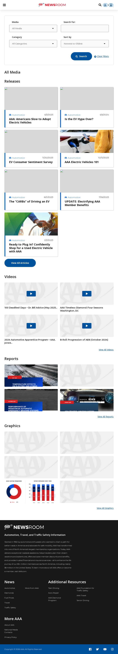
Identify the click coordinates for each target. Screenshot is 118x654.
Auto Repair (53, 593)
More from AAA (32, 588)
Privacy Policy (10, 637)
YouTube (105, 649)
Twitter (97, 649)
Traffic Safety (10, 607)
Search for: (69, 22)
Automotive (9, 588)
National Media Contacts (11, 631)
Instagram (112, 649)
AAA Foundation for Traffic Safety (85, 589)
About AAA (9, 625)
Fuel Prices (9, 598)
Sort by (67, 37)
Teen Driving (53, 588)
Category (17, 37)
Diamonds (9, 593)
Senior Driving (83, 600)
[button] (81, 56)
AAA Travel (81, 595)
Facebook (90, 649)
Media (15, 22)
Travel (7, 602)
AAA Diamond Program (54, 599)
